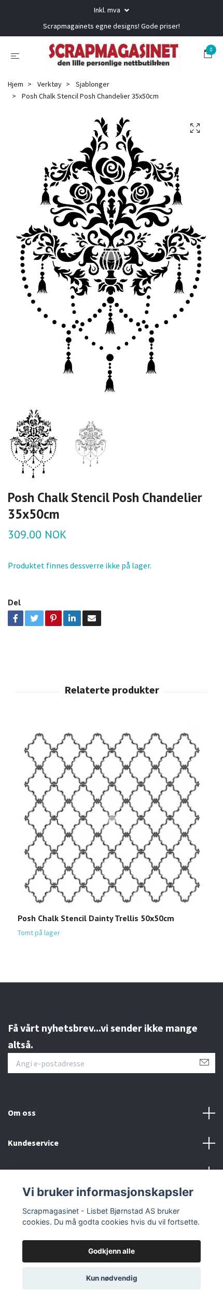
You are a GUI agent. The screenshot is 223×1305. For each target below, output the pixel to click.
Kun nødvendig (111, 1278)
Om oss (22, 1138)
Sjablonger (92, 109)
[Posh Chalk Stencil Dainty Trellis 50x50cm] (111, 843)
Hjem (15, 109)
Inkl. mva (108, 10)
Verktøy (49, 109)
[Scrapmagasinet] (120, 61)
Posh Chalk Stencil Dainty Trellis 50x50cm (96, 943)
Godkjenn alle (111, 1251)
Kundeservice (33, 1167)
